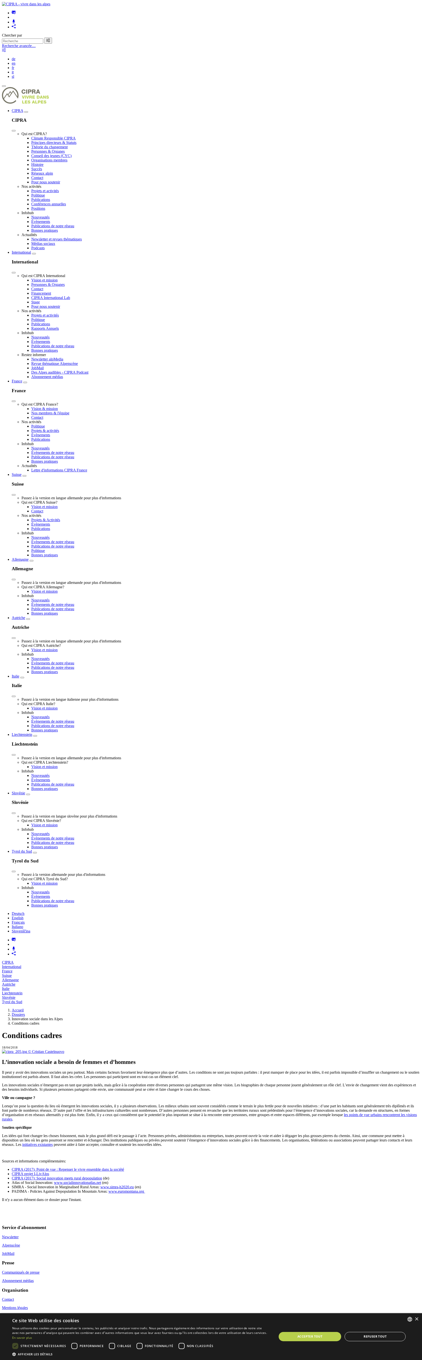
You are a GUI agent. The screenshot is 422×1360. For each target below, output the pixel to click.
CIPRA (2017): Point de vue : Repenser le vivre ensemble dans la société (68, 1169)
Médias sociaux (43, 243)
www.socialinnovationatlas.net (77, 1182)
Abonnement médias (47, 377)
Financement (41, 293)
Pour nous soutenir (45, 182)
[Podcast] (14, 22)
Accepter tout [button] (309, 1336)
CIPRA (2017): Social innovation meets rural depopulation (57, 1178)
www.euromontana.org (126, 1191)
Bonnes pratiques (44, 230)
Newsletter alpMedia (47, 359)
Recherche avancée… (19, 46)
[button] (140, 1354)
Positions (38, 208)
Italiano (17, 927)
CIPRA (17, 111)
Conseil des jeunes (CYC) (51, 156)
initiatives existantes (37, 1144)
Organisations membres (49, 160)
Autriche (18, 618)
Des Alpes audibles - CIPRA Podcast (59, 372)
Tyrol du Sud (22, 851)
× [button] (416, 1319)
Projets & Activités (45, 520)
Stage (35, 302)
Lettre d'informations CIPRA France (59, 470)
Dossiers (18, 1014)
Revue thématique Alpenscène (54, 363)
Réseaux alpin (42, 173)
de (13, 59)
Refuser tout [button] (375, 1336)
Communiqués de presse (21, 1272)
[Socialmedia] (14, 27)
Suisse (16, 474)
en (13, 63)
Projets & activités (45, 431)
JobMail (37, 368)
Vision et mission (44, 280)
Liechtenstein (22, 734)
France (17, 381)
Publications (40, 200)
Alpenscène (11, 1245)
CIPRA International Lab (50, 298)
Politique (38, 195)
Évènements (40, 222)
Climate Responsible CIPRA (53, 138)
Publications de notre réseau (52, 226)
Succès (36, 169)
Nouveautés (40, 217)
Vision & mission (44, 409)
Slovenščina (21, 931)
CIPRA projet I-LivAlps (30, 1174)
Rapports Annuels (45, 328)
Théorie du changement (49, 147)
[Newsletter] (14, 13)
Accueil (18, 1010)
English (17, 918)
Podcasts (38, 248)
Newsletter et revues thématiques (56, 239)
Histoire (37, 164)
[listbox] (409, 1319)
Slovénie (18, 793)
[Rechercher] (48, 41)
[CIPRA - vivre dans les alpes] (26, 4)
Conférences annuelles (48, 204)
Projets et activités (45, 191)
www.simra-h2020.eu (117, 1187)
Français (18, 922)
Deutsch (18, 913)
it (13, 72)
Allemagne (20, 559)
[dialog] (211, 1336)
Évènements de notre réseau (52, 452)
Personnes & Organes (48, 151)
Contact (37, 178)
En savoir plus (22, 1338)
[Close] (14, 130)
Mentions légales (15, 1308)
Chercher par (12, 35)
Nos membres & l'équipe (50, 413)
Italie (15, 676)
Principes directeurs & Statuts (53, 142)
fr (13, 68)
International (21, 252)
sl (13, 76)
